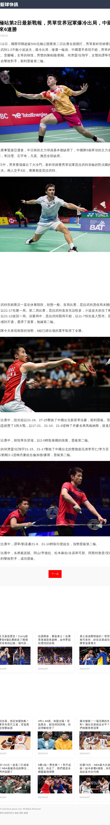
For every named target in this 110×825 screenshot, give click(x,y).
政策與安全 (9, 813)
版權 (26, 813)
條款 (17, 813)
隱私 (21, 813)
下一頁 (55, 574)
